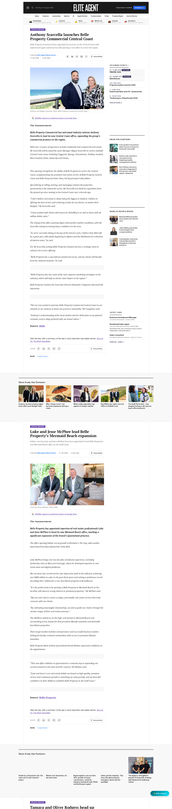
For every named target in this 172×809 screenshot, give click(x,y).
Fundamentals (96, 16)
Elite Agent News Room (46, 55)
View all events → (116, 103)
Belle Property (47, 697)
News (37, 16)
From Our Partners (120, 139)
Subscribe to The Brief (124, 8)
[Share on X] (77, 56)
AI (73, 16)
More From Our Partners (32, 382)
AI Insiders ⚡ (139, 8)
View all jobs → (117, 342)
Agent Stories (82, 16)
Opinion (67, 16)
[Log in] (27, 7)
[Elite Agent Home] (86, 8)
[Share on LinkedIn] (72, 56)
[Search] (32, 8)
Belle (42, 326)
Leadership (56, 16)
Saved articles (131, 16)
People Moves (37, 29)
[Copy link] (86, 56)
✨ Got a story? (159, 793)
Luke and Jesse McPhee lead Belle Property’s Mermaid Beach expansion (63, 433)
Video (107, 16)
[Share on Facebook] (67, 56)
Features (45, 16)
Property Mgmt (117, 16)
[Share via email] (81, 56)
